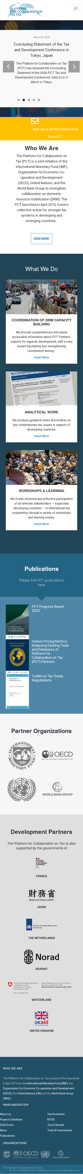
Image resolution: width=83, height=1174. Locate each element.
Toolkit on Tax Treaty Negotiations (47, 678)
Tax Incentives (56, 1114)
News (3, 1130)
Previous (8, 62)
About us (5, 1114)
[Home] (25, 10)
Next (71, 62)
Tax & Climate (55, 1124)
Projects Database (11, 1119)
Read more (41, 238)
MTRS (51, 1119)
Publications (7, 1135)
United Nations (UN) (29, 1093)
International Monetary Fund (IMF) (47, 1083)
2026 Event (7, 1124)
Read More (41, 357)
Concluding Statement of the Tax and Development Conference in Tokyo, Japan (41, 50)
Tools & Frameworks (59, 1130)
